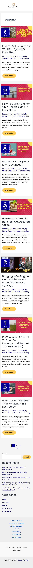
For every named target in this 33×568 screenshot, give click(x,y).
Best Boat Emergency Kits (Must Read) (15, 163)
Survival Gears (7, 508)
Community (16, 532)
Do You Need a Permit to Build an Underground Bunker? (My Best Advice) (15, 341)
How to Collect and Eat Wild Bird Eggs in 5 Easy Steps (16, 49)
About (16, 529)
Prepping (5, 56)
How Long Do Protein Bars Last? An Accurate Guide (16, 222)
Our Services (16, 535)
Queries (4, 505)
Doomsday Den (23, 560)
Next (17, 448)
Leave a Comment (17, 56)
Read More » (9, 76)
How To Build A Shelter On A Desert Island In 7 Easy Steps (16, 107)
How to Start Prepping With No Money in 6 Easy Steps (16, 404)
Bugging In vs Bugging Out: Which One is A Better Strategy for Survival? (16, 280)
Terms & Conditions (16, 523)
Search (4, 454)
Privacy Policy (17, 520)
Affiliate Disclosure (16, 526)
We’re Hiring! (16, 537)
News (4, 499)
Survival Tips (6, 511)
